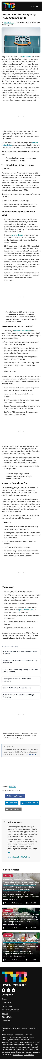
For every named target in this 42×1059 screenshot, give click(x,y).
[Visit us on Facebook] (4, 990)
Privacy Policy (7, 1006)
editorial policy (8, 738)
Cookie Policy (29, 1054)
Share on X (13, 803)
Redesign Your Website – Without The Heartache (17, 680)
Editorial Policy (7, 1017)
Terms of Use (6, 1003)
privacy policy (18, 1054)
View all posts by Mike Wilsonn (19, 857)
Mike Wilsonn (9, 22)
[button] (32, 6)
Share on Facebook (16, 796)
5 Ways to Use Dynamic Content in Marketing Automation (20, 662)
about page (20, 738)
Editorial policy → (30, 754)
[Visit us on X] (8, 990)
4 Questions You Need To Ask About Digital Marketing (19, 696)
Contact (4, 999)
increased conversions (22, 331)
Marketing (12, 786)
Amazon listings (17, 235)
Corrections (6, 1021)
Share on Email (14, 809)
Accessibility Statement (10, 1010)
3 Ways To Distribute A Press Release (17, 688)
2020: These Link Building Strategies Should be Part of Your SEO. (20, 671)
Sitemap (5, 1013)
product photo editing (26, 610)
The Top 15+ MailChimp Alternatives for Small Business (20, 652)
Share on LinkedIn (31, 803)
